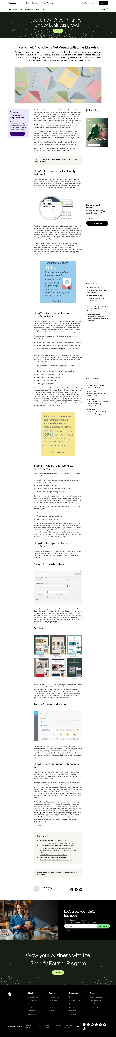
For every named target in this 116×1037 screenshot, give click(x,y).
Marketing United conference (44, 817)
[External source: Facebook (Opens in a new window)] (71, 889)
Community (35, 3)
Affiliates (51, 1010)
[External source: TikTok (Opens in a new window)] (100, 1024)
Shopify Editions (33, 1000)
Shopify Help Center (96, 997)
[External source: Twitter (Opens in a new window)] (76, 889)
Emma (73, 555)
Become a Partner (17, 134)
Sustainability (32, 1014)
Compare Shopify (74, 1000)
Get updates (97, 223)
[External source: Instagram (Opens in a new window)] (96, 1024)
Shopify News (17, 9)
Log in (94, 3)
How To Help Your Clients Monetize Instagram (53, 857)
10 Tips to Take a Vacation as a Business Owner (53, 855)
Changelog (72, 1014)
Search (104, 9)
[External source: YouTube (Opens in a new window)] (92, 1024)
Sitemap (58, 1026)
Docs (27, 3)
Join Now (103, 3)
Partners (51, 1007)
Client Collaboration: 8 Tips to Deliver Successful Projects (56, 860)
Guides (71, 1004)
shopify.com (85, 3)
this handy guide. (40, 813)
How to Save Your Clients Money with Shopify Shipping (55, 848)
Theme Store (53, 1000)
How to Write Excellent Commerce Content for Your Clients (56, 843)
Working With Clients (60, 44)
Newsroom (31, 1010)
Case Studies (29, 9)
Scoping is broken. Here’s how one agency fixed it (54, 840)
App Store (52, 1004)
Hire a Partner (94, 1004)
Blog (9, 9)
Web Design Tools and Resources (96, 287)
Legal (39, 1026)
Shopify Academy (47, 3)
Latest (37, 9)
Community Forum (95, 1000)
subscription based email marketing (56, 150)
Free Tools (72, 1010)
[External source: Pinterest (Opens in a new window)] (84, 1028)
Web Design (90, 383)
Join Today (58, 31)
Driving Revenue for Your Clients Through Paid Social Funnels (57, 845)
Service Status (94, 1007)
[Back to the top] (9, 994)
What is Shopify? (33, 997)
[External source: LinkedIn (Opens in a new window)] (80, 889)
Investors (31, 1007)
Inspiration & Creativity (94, 314)
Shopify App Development (94, 295)
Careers (30, 1004)
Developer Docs (54, 997)
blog (50, 44)
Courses (71, 1007)
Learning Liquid (91, 391)
